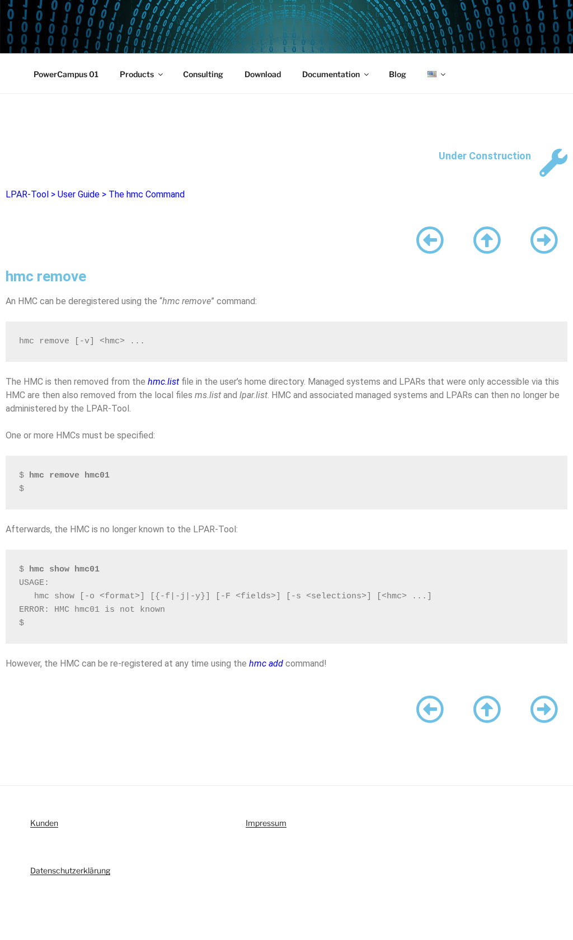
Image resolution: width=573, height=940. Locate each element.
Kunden (44, 823)
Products (137, 74)
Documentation (331, 74)
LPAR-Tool (27, 194)
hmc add (266, 663)
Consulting (203, 74)
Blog (397, 74)
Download (263, 74)
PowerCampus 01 (66, 74)
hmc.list (163, 381)
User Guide (79, 194)
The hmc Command (147, 194)
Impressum (266, 823)
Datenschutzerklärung (70, 870)
